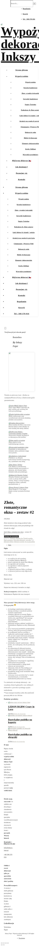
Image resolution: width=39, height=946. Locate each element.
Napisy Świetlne (30, 104)
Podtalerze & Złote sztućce (23, 227)
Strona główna (21, 70)
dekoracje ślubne (9, 541)
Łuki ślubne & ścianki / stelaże (24, 232)
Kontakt (21, 180)
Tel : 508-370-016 (29, 19)
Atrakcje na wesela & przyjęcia (24, 238)
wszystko (28, 540)
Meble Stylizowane (30, 138)
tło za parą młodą (30, 541)
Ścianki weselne (28, 538)
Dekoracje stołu (30, 132)
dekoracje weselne (19, 541)
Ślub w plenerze (8, 540)
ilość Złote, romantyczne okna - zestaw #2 (17, 532)
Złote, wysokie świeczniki (24, 210)
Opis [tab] (9, 545)
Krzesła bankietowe (30, 88)
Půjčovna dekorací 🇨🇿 (21, 161)
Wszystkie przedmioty (30, 154)
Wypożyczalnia (21, 76)
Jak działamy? (21, 167)
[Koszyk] (5, 328)
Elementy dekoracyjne (16, 538)
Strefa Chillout (30, 149)
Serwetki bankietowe (30, 99)
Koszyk (25, 14)
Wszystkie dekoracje (19, 540)
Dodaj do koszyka (11, 536)
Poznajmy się (21, 173)
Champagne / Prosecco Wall (23, 244)
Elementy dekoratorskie (30, 143)
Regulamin (26, 9)
